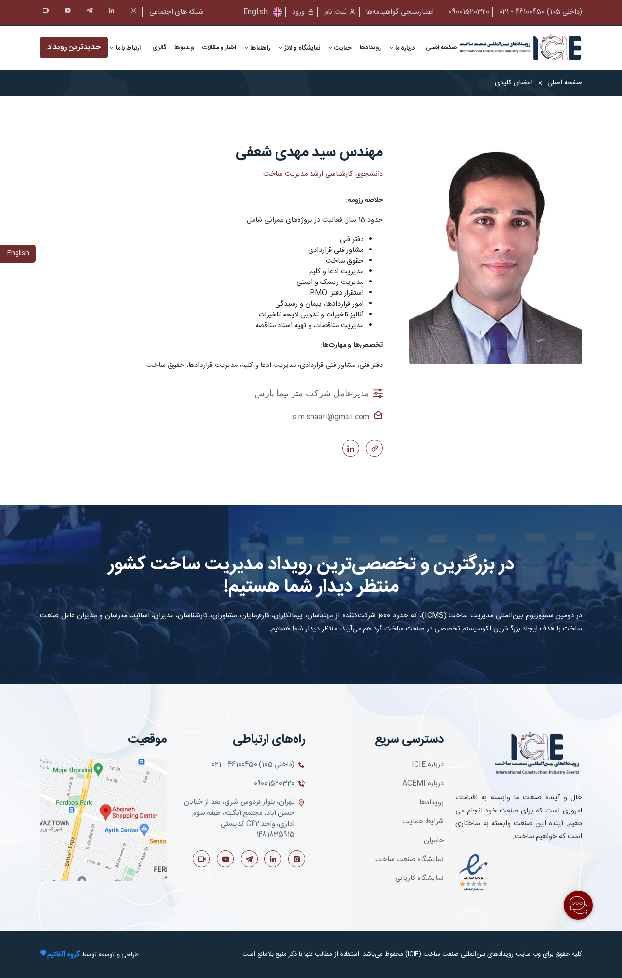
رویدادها (370, 47)
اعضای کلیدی (514, 83)
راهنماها (259, 48)
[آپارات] (46, 12)
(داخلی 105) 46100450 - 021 (540, 12)
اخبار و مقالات (219, 47)
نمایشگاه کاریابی (419, 878)
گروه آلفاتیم (63, 955)
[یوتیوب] (68, 12)
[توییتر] (111, 12)
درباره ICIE (428, 765)
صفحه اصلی (441, 47)
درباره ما (404, 48)
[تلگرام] (90, 12)
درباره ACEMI (423, 784)
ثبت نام (335, 12)
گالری (159, 47)
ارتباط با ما (127, 48)
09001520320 (469, 12)
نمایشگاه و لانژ (301, 48)
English (255, 12)
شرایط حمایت (423, 821)
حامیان (434, 840)
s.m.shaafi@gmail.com (331, 417)
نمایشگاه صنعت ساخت (409, 859)
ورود (298, 12)
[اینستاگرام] (133, 12)
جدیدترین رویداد (74, 47)
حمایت (342, 48)
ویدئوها (184, 47)
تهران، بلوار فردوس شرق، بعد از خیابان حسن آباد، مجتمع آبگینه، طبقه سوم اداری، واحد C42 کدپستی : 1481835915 (239, 818)
